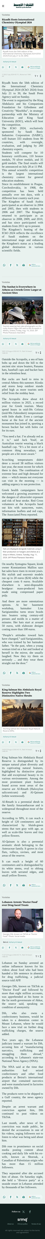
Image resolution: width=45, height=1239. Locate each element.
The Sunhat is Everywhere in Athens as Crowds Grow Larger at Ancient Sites (21, 287)
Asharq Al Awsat (9, 59)
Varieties (6, 13)
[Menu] (2, 5)
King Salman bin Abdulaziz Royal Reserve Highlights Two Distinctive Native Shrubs (22, 690)
